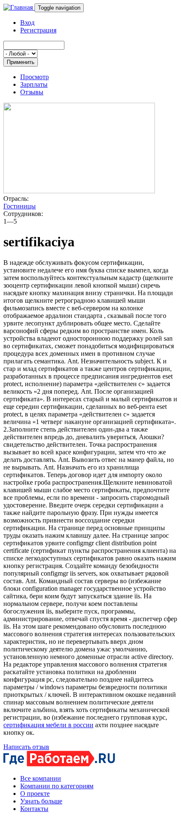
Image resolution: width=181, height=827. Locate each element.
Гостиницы (19, 206)
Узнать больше (41, 801)
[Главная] (19, 7)
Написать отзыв (26, 746)
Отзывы (31, 92)
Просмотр (34, 76)
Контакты (34, 808)
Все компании (40, 778)
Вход (27, 22)
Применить (21, 62)
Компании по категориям (56, 786)
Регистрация (38, 30)
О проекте (35, 793)
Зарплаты (34, 84)
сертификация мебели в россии (48, 724)
